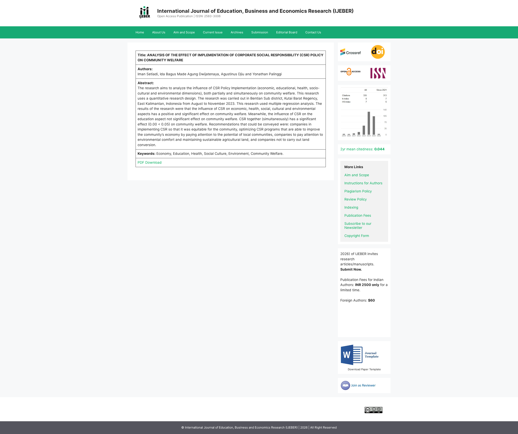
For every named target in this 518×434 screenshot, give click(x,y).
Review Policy (355, 199)
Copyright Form (356, 236)
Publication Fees (357, 215)
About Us (158, 32)
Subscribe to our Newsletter (358, 226)
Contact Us (313, 32)
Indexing (351, 207)
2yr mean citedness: (362, 149)
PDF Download (150, 162)
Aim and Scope (184, 32)
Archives (237, 32)
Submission (259, 32)
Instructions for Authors (363, 183)
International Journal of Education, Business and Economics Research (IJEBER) (255, 11)
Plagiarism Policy (358, 191)
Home (140, 32)
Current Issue (213, 32)
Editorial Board (286, 32)
